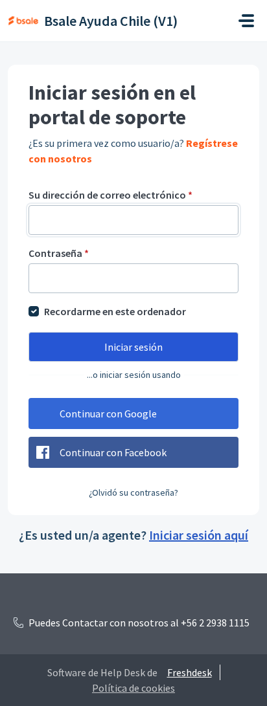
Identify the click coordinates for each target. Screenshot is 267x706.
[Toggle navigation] (246, 20)
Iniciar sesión (133, 346)
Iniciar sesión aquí (198, 535)
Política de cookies (133, 687)
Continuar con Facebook (113, 452)
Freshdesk (189, 672)
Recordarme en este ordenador (115, 311)
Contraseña (59, 253)
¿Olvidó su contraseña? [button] (133, 492)
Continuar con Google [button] (108, 413)
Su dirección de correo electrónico (110, 194)
